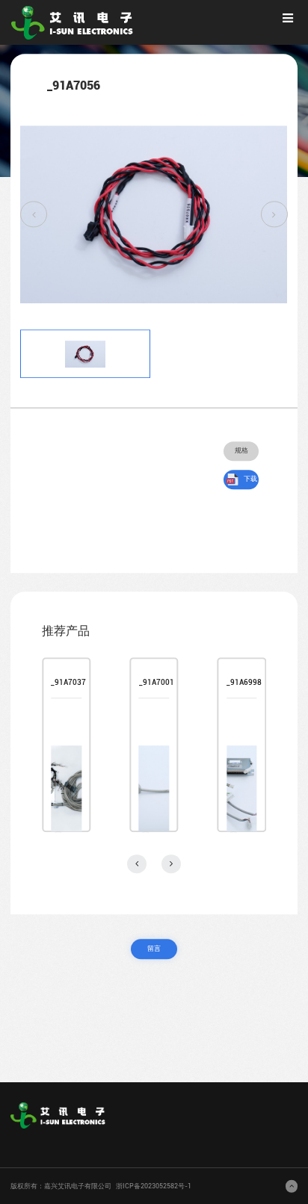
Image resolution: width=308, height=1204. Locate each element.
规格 (241, 450)
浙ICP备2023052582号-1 (153, 1186)
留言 (154, 948)
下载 (250, 478)
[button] (33, 214)
